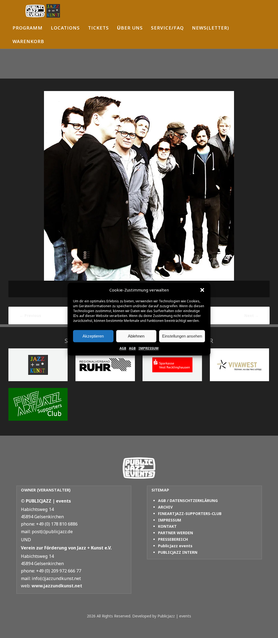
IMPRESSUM (148, 348)
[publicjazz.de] (43, 11)
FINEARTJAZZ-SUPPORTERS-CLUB (190, 513)
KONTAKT (167, 526)
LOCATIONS (65, 29)
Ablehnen (136, 336)
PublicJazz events (175, 545)
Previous (30, 315)
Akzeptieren (93, 336)
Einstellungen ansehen (182, 336)
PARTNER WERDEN (175, 532)
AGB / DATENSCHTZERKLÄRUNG (188, 500)
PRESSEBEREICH (173, 539)
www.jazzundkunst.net (56, 586)
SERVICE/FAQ (167, 29)
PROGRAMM (27, 29)
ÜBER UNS (130, 29)
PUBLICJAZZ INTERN (177, 552)
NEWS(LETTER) (210, 29)
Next (251, 315)
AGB (122, 348)
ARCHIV (165, 507)
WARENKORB (28, 42)
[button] (202, 290)
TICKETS (98, 29)
